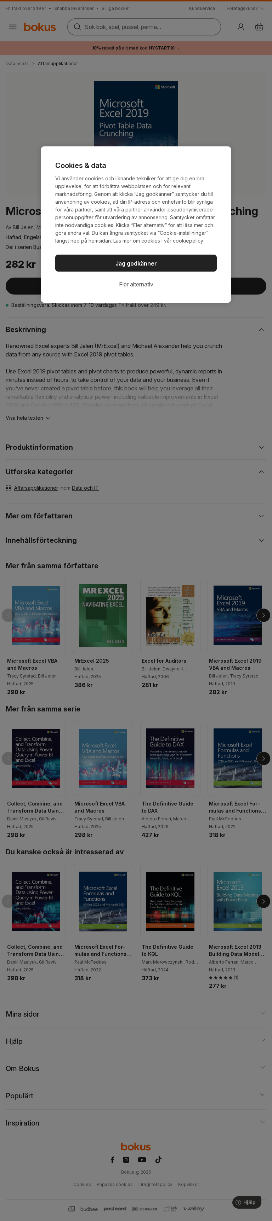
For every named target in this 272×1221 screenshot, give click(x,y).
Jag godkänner (136, 263)
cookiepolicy (188, 241)
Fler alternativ (136, 284)
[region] (136, 224)
